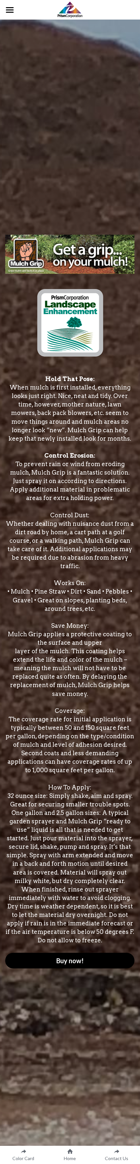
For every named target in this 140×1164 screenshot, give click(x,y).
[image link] (70, 9)
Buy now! (70, 961)
